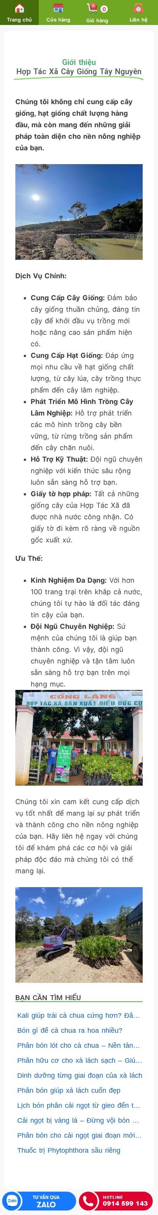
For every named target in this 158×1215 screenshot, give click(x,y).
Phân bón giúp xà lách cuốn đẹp (68, 1090)
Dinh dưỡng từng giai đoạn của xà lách (79, 1075)
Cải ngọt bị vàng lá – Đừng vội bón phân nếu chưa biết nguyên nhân (80, 1120)
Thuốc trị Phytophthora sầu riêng (68, 1150)
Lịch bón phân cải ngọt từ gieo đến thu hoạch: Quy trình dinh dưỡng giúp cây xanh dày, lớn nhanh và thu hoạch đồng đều (80, 1105)
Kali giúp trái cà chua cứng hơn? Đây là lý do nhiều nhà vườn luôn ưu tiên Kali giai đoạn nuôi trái (80, 1015)
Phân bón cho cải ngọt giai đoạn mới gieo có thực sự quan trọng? (80, 1135)
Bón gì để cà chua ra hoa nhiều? (69, 1030)
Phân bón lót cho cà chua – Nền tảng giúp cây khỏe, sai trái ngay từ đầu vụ (80, 1045)
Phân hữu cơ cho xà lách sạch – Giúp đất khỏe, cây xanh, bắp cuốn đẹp (80, 1060)
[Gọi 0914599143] (115, 1201)
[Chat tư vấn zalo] (39, 1201)
